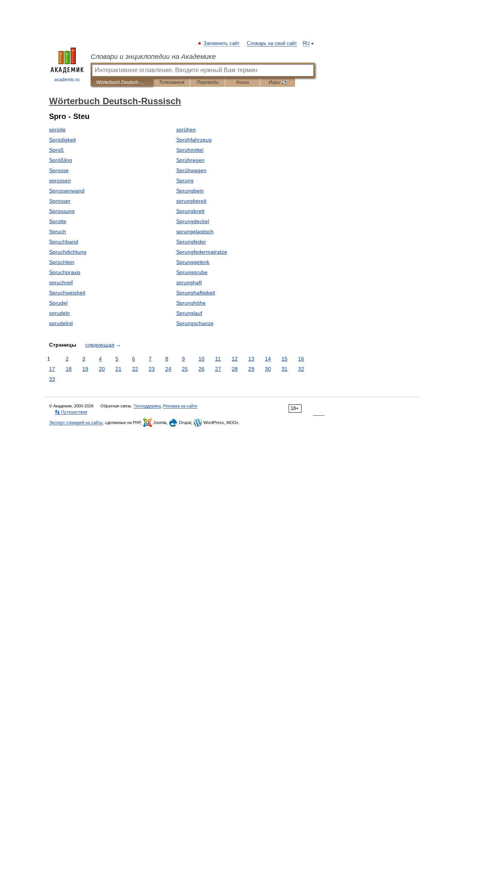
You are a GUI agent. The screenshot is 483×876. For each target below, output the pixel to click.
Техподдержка (147, 406)
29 (251, 369)
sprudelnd (61, 323)
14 (268, 359)
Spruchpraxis (64, 272)
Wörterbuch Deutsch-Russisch (121, 82)
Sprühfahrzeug (194, 140)
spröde (57, 129)
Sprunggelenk (192, 262)
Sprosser (60, 201)
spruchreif (61, 282)
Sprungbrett (190, 211)
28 (235, 369)
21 (118, 369)
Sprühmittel (189, 150)
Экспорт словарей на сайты (76, 422)
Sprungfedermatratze (201, 252)
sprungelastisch (195, 231)
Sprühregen (190, 160)
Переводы (208, 82)
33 (52, 379)
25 (185, 369)
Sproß (56, 150)
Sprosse (59, 170)
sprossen (60, 180)
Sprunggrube (192, 272)
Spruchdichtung (67, 252)
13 (251, 359)
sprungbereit (191, 201)
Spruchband (63, 242)
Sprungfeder (191, 242)
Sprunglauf (189, 313)
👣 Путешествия (71, 412)
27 (218, 369)
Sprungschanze (195, 323)
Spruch (57, 231)
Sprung (185, 180)
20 (102, 369)
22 (135, 369)
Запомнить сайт (222, 43)
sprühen (186, 129)
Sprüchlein (61, 262)
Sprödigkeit (62, 140)
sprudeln (59, 313)
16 (301, 359)
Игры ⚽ (278, 82)
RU (306, 43)
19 (85, 369)
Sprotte (57, 221)
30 (268, 369)
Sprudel (58, 303)
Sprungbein (190, 191)
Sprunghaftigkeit (195, 293)
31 (284, 369)
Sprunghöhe (191, 303)
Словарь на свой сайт (272, 43)
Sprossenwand (67, 191)
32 (301, 369)
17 (52, 369)
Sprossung (62, 211)
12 (235, 359)
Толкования (171, 82)
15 (284, 359)
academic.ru (67, 79)
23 (152, 369)
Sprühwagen (191, 170)
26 (201, 369)
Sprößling (60, 160)
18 (69, 369)
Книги (242, 82)
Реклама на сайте (180, 406)
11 (218, 359)
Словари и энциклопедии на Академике (153, 56)
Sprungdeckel (192, 221)
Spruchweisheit (67, 293)
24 (168, 369)
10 (201, 359)
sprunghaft (189, 282)
